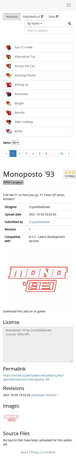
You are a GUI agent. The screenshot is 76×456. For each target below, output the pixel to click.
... (53, 153)
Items (7, 143)
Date (52, 16)
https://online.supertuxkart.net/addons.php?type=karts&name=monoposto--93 (33, 377)
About (24, 452)
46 (61, 153)
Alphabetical (32, 16)
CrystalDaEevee (39, 222)
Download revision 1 (45, 395)
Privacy (35, 452)
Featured (12, 16)
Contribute (48, 452)
